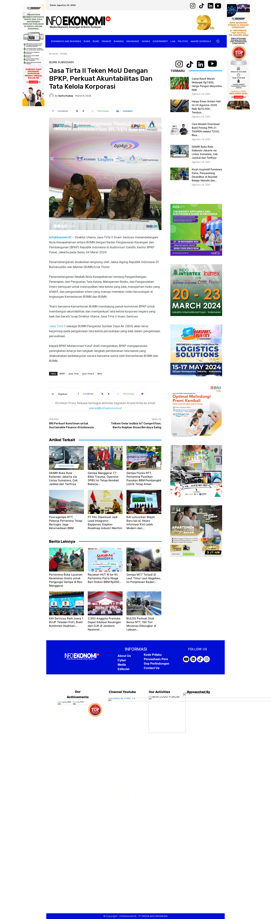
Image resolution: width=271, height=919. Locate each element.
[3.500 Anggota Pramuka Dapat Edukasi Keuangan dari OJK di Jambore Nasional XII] (105, 603)
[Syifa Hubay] (52, 95)
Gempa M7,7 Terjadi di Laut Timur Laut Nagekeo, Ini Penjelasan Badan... (143, 578)
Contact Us (151, 668)
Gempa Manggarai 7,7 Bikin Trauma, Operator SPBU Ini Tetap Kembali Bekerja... (103, 478)
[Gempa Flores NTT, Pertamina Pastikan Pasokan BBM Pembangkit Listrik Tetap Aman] (143, 458)
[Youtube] (132, 796)
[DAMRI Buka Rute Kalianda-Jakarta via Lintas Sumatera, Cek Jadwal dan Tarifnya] (66, 458)
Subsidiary (66, 62)
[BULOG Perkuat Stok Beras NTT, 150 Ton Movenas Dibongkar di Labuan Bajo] (143, 603)
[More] (142, 391)
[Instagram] (122, 796)
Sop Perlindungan (156, 663)
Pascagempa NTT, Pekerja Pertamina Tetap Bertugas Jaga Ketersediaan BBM (65, 522)
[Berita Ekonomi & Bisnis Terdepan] (78, 22)
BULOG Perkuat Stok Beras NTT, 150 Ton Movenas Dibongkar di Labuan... (141, 624)
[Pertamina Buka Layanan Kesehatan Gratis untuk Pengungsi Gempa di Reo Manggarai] (66, 559)
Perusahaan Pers (156, 659)
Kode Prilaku (153, 654)
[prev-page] (172, 192)
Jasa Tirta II (57, 326)
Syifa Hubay (65, 96)
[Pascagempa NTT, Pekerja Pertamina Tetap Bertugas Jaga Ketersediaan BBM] (66, 502)
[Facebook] (112, 796)
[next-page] (178, 192)
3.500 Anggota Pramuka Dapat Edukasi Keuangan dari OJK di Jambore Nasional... (104, 624)
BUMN (63, 53)
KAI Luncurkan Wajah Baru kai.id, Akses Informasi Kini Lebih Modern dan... (140, 522)
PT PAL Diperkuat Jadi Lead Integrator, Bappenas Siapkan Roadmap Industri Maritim (105, 522)
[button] (218, 41)
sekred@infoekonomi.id (105, 408)
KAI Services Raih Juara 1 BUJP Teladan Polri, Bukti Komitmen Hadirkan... (66, 622)
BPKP (62, 373)
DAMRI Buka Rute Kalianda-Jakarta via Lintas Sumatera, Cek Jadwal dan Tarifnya (63, 478)
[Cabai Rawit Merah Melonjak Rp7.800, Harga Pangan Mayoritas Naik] (179, 83)
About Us (124, 656)
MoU (100, 373)
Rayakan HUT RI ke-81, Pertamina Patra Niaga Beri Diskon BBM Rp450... (104, 578)
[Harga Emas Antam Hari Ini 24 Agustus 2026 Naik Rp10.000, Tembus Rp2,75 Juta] (179, 106)
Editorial (123, 669)
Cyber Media (122, 662)
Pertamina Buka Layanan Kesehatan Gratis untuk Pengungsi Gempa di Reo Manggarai (65, 580)
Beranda (53, 53)
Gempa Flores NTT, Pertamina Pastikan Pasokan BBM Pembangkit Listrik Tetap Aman (143, 478)
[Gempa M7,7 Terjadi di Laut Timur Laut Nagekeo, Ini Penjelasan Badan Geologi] (143, 559)
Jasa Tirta (74, 373)
